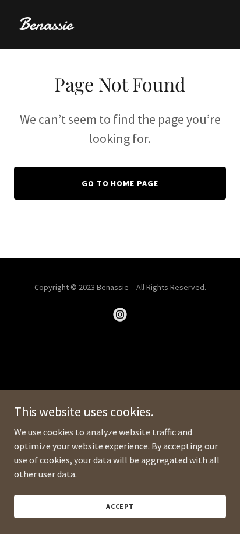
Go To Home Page (120, 183)
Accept (120, 506)
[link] (120, 26)
